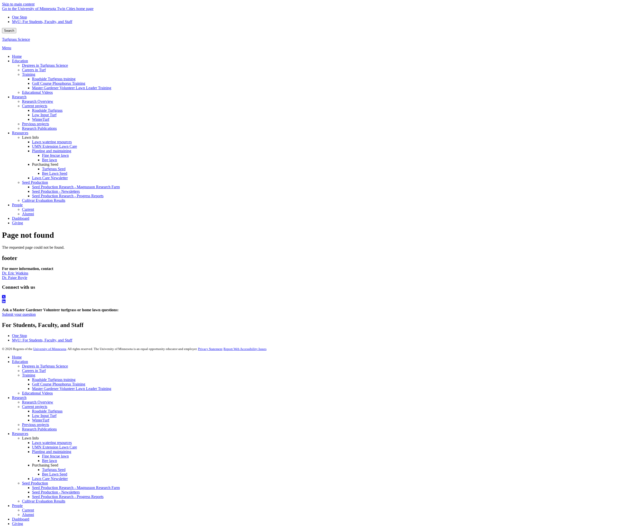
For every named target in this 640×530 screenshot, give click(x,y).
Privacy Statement (210, 349)
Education (20, 362)
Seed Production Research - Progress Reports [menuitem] (68, 196)
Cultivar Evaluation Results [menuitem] (43, 200)
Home (17, 357)
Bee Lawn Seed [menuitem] (54, 173)
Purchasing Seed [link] (45, 164)
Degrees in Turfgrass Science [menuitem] (45, 65)
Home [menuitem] (17, 56)
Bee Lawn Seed (54, 474)
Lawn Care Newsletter (50, 478)
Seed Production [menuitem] (35, 182)
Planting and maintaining (51, 452)
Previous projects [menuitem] (35, 124)
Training (28, 375)
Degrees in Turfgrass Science (45, 366)
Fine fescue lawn (55, 456)
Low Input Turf (44, 416)
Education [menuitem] (20, 61)
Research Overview (37, 402)
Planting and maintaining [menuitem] (51, 151)
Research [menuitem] (19, 97)
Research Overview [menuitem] (37, 101)
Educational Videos (37, 393)
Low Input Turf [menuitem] (44, 115)
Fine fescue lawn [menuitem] (55, 155)
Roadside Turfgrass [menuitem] (47, 110)
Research (19, 398)
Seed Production (35, 483)
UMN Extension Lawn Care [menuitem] (54, 146)
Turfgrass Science (16, 39)
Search (9, 30)
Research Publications (39, 429)
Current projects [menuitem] (34, 106)
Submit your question (19, 314)
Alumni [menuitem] (28, 214)
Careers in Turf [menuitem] (34, 70)
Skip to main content (18, 4)
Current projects (34, 406)
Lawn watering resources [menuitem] (52, 142)
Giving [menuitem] (17, 223)
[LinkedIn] (320, 301)
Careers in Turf (34, 370)
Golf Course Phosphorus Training (58, 384)
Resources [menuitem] (20, 133)
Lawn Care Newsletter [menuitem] (50, 178)
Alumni (28, 514)
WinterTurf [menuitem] (40, 119)
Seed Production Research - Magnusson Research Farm (76, 488)
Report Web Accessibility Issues (245, 349)
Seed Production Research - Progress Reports (68, 496)
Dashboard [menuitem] (20, 218)
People (17, 506)
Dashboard (20, 519)
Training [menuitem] (28, 74)
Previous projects (35, 424)
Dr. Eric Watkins (15, 273)
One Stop (19, 17)
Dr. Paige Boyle (14, 278)
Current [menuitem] (28, 209)
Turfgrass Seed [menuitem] (54, 169)
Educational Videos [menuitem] (37, 92)
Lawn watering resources (52, 442)
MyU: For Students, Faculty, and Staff (42, 22)
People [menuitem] (17, 205)
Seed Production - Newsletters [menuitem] (56, 191)
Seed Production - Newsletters (56, 492)
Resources (20, 434)
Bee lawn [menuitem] (49, 160)
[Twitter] (320, 297)
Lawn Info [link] (30, 137)
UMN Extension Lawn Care (54, 447)
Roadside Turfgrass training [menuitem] (54, 79)
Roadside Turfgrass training (54, 380)
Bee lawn (49, 460)
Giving (17, 524)
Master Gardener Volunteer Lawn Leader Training (71, 388)
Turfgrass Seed (54, 470)
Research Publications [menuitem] (39, 128)
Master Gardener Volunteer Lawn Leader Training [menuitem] (71, 88)
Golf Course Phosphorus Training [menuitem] (58, 83)
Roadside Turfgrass (47, 411)
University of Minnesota (49, 349)
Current (28, 510)
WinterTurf (40, 420)
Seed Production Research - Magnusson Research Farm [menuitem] (76, 187)
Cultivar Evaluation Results (43, 501)
